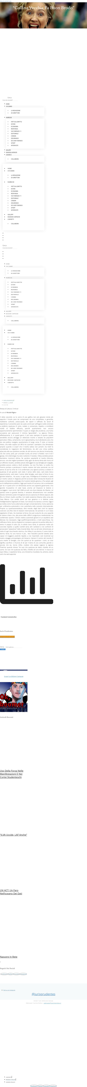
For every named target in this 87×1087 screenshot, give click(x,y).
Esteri (13, 124)
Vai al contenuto (5, 1)
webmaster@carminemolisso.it (52, 1003)
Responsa (14, 129)
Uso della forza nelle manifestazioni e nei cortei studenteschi (11, 774)
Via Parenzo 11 (16, 131)
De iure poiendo (17, 141)
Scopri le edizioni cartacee (13, 676)
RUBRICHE (9, 117)
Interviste (14, 145)
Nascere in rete (8, 956)
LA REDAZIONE (15, 110)
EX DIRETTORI (15, 113)
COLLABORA (15, 159)
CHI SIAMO (9, 106)
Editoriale (14, 134)
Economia (14, 126)
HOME (8, 104)
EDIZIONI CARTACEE (11, 152)
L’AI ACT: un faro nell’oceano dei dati (11, 892)
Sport (13, 143)
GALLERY (8, 150)
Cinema (13, 136)
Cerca (10, 98)
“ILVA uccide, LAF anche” (13, 834)
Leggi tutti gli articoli (7, 637)
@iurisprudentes (43, 994)
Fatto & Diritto (16, 122)
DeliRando (15, 138)
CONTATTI (9, 154)
